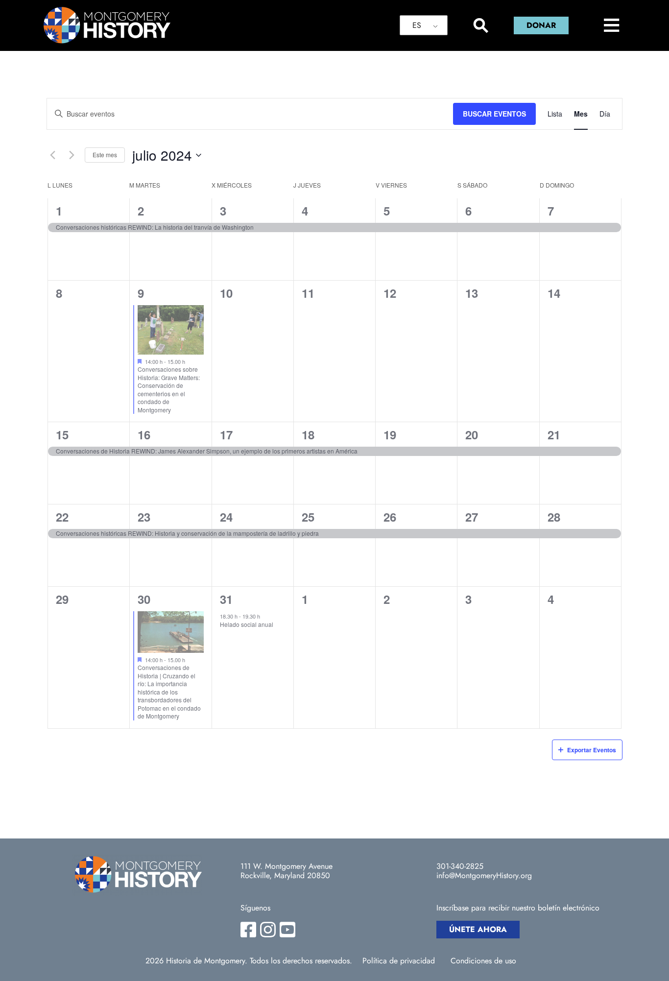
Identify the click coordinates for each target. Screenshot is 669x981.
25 (308, 516)
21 (554, 434)
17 (226, 434)
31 (226, 599)
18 (308, 434)
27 (471, 516)
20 (471, 434)
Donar (541, 25)
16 (144, 434)
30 (144, 599)
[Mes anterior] (52, 155)
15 (62, 434)
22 (62, 516)
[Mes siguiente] (71, 155)
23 (144, 516)
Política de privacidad (398, 961)
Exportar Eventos (591, 749)
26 (389, 516)
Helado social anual (246, 624)
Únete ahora (478, 929)
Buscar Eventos (494, 114)
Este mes (105, 154)
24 (226, 516)
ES (416, 25)
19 (389, 434)
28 (554, 516)
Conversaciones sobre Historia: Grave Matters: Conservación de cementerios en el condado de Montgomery (169, 389)
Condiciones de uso (483, 961)
